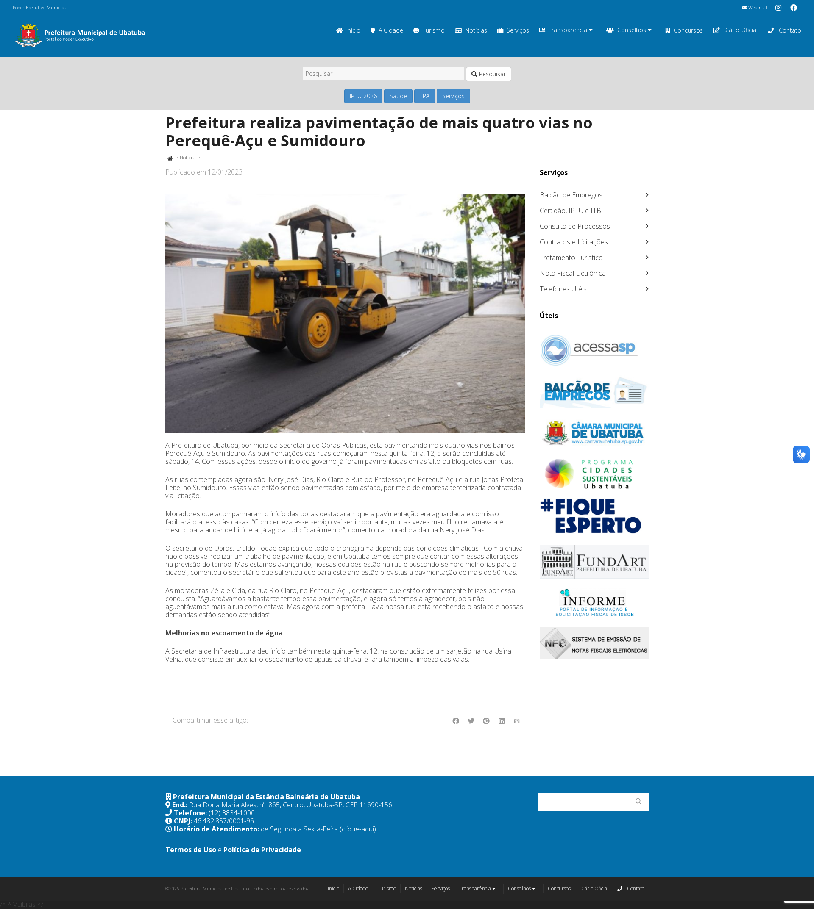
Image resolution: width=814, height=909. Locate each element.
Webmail (757, 7)
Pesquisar (491, 74)
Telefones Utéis (563, 289)
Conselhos (632, 30)
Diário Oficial (740, 30)
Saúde (398, 96)
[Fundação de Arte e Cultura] (594, 562)
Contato (789, 30)
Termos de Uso (190, 849)
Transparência (569, 30)
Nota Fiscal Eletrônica (573, 273)
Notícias (476, 30)
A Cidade (391, 30)
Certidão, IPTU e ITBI (571, 210)
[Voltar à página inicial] (169, 157)
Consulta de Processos (575, 226)
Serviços (518, 30)
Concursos (688, 30)
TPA (424, 96)
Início (353, 30)
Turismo (434, 30)
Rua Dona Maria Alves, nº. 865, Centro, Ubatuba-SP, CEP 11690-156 (290, 804)
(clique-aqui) (358, 829)
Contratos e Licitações (574, 242)
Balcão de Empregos (571, 195)
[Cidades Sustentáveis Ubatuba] (594, 474)
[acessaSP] (594, 350)
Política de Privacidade (262, 849)
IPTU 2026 (363, 96)
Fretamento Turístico (571, 257)
